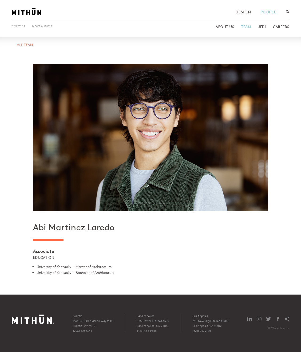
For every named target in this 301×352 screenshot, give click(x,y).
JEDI (262, 26)
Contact (18, 26)
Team (246, 26)
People (268, 11)
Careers (281, 26)
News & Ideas (42, 26)
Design (243, 11)
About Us (225, 26)
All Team (25, 44)
